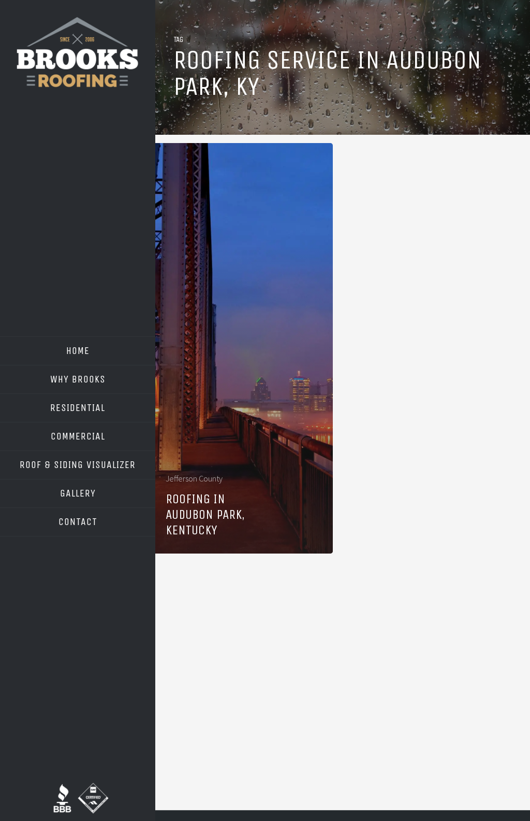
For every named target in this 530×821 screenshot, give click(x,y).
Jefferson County (194, 478)
